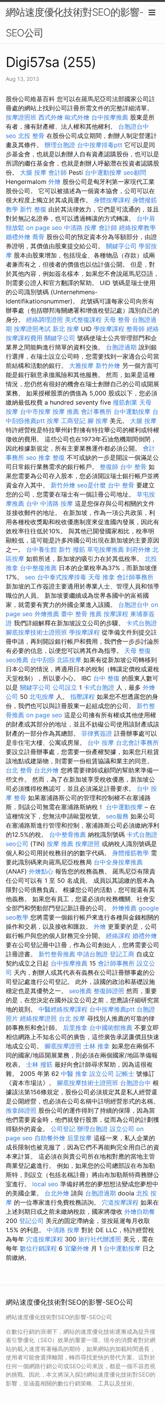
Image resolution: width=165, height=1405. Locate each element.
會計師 (57, 172)
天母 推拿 (101, 577)
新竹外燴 (108, 365)
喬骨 (38, 237)
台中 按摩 (100, 742)
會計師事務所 (135, 577)
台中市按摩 (35, 411)
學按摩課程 (109, 329)
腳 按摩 (97, 421)
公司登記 (63, 1129)
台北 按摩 (72, 1018)
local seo (45, 1184)
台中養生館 (41, 549)
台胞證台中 (133, 126)
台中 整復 (106, 678)
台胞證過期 (121, 347)
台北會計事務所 (137, 742)
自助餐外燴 (50, 1138)
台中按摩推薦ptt (112, 1009)
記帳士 (125, 1073)
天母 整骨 (117, 319)
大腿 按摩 (33, 172)
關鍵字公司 (121, 246)
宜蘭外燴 (76, 1248)
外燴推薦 (47, 614)
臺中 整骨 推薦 (81, 614)
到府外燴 (138, 549)
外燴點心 (41, 871)
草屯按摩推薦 (105, 549)
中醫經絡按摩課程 (62, 1009)
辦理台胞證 (60, 145)
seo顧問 (135, 172)
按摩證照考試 (32, 329)
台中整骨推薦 (67, 834)
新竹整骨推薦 (56, 954)
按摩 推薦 (66, 411)
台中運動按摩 (103, 172)
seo (11, 135)
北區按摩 (69, 660)
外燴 (54, 181)
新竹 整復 (33, 209)
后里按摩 (79, 1138)
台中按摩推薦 (109, 117)
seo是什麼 (91, 485)
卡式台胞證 (141, 623)
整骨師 (135, 329)
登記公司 (31, 1221)
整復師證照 (109, 991)
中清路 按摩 (80, 227)
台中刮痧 (42, 660)
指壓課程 (82, 696)
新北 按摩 (66, 329)
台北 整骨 (19, 770)
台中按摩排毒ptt (99, 145)
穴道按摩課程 (120, 1202)
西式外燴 (50, 117)
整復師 (109, 467)
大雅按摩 (81, 365)
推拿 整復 (51, 457)
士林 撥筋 (39, 1064)
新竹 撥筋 (72, 549)
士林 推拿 (96, 1046)
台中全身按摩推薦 (118, 862)
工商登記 (73, 421)
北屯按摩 (42, 696)
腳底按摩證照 (63, 1046)
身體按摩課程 (112, 200)
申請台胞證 (92, 954)
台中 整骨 (133, 467)
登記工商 (122, 954)
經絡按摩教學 (137, 227)
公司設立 (65, 687)
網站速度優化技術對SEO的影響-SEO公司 (75, 22)
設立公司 (101, 1073)
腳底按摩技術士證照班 (36, 632)
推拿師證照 (21, 1110)
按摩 (53, 421)
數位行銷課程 (38, 1248)
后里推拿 (75, 1027)
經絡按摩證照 (38, 1018)
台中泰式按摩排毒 (61, 577)
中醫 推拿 (74, 1073)
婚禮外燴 (18, 237)
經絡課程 (118, 935)
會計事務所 (96, 411)
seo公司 (17, 844)
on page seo (44, 227)
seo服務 (117, 816)
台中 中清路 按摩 (49, 503)
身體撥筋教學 (130, 853)
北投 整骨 (31, 135)
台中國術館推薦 (110, 1027)
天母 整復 (137, 650)
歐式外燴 (77, 117)
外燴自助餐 (139, 1211)
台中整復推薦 (38, 568)
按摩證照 (87, 844)
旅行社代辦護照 (99, 1239)
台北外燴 (46, 770)
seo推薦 (17, 660)
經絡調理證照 (44, 319)
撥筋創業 (125, 402)
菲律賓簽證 (96, 733)
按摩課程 (116, 614)
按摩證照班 (21, 117)
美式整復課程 (83, 319)
